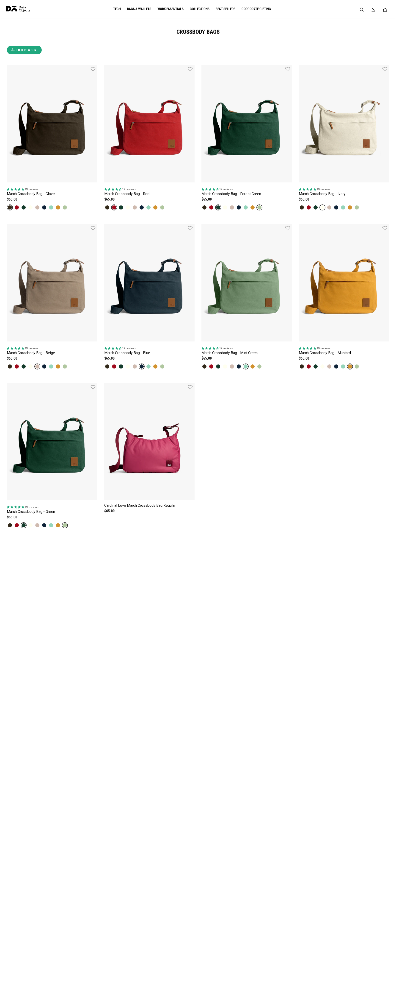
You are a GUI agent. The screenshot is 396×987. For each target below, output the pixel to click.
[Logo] (33, 9)
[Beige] (37, 207)
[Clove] (10, 207)
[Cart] (386, 9)
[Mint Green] (51, 207)
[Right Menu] (373, 9)
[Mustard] (58, 207)
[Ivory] (30, 207)
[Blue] (44, 207)
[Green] (65, 207)
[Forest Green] (24, 207)
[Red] (17, 207)
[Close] (386, 29)
